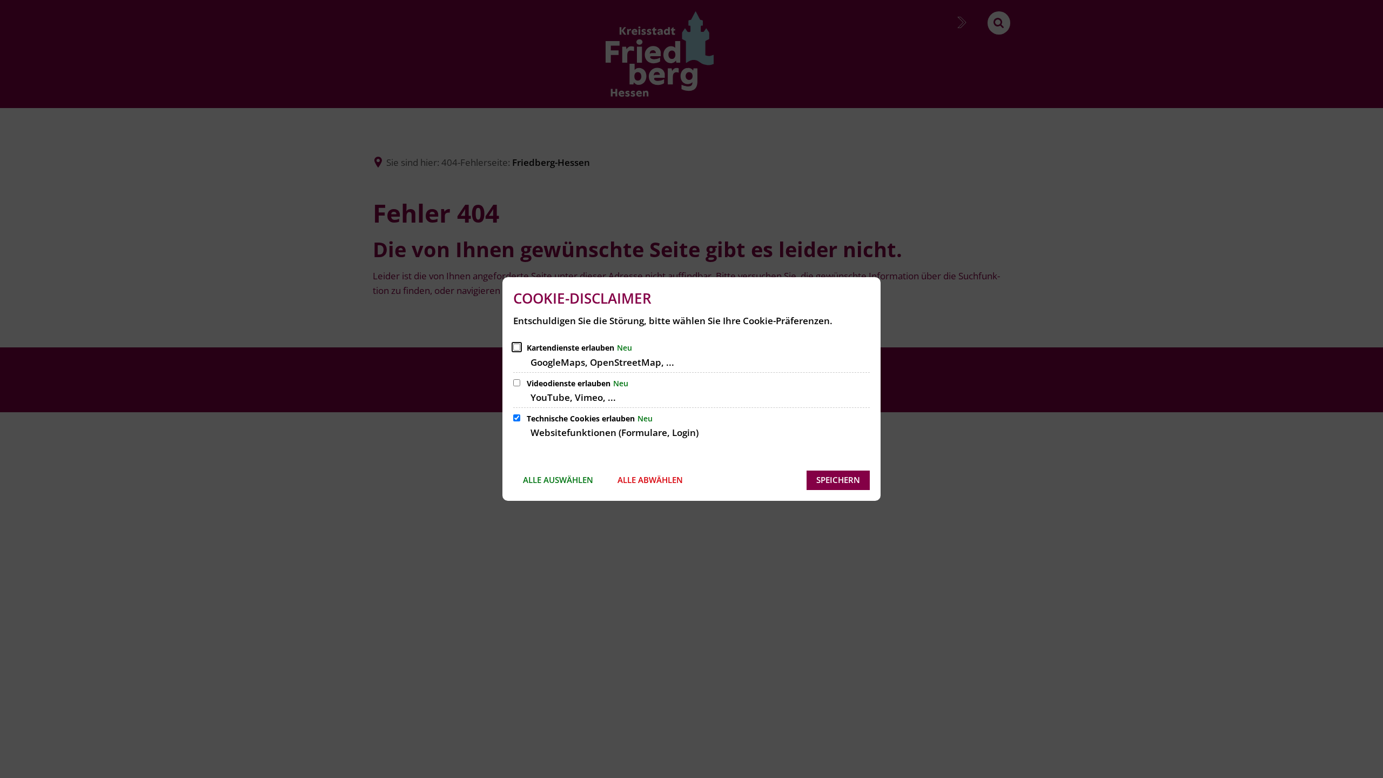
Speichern (838, 479)
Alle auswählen (558, 479)
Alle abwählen (650, 479)
